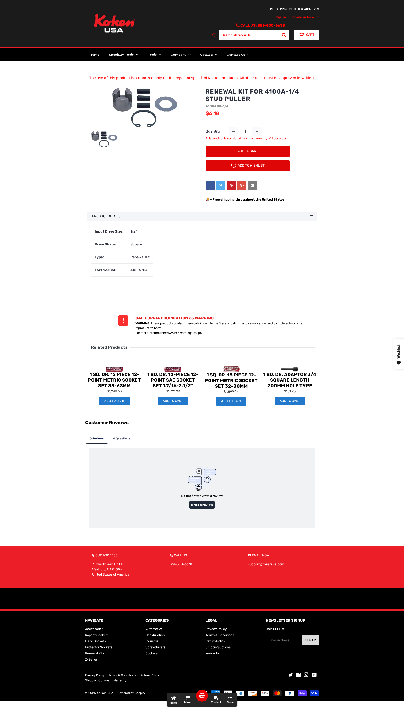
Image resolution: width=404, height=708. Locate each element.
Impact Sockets (96, 635)
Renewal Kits (94, 653)
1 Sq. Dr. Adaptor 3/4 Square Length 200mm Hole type (289, 380)
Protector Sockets (98, 647)
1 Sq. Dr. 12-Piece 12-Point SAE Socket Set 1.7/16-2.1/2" (172, 380)
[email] (252, 185)
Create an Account (305, 17)
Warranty (212, 653)
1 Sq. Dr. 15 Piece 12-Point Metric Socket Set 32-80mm (231, 380)
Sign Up (310, 640)
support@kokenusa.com (266, 564)
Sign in (281, 17)
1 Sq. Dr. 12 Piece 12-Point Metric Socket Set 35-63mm (114, 380)
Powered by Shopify (131, 693)
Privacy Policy (216, 629)
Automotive (154, 629)
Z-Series (91, 659)
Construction (155, 635)
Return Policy (215, 641)
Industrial (152, 641)
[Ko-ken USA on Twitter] (290, 676)
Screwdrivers (155, 647)
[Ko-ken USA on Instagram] (306, 676)
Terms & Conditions (220, 635)
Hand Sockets (95, 641)
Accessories (94, 629)
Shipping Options (218, 647)
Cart (309, 35)
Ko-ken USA (105, 693)
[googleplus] (241, 185)
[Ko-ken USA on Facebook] (298, 676)
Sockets (151, 653)
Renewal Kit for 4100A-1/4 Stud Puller (252, 95)
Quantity (213, 131)
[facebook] (210, 185)
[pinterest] (231, 185)
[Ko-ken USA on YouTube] (314, 676)
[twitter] (220, 185)
